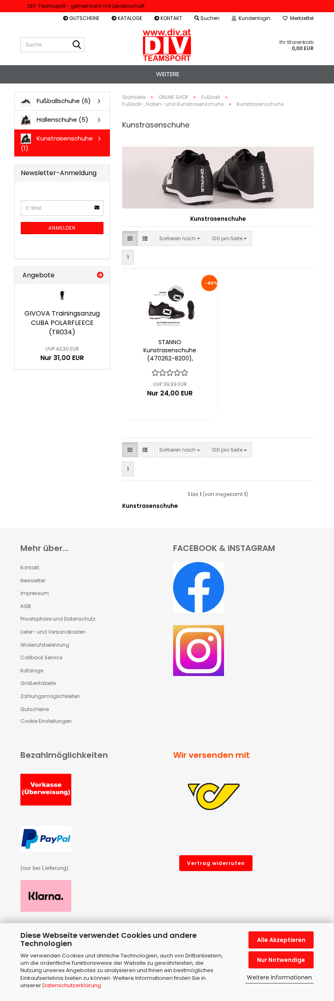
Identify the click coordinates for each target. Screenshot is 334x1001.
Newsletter (32, 580)
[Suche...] (77, 45)
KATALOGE (129, 18)
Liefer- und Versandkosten (53, 631)
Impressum (34, 593)
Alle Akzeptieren (281, 940)
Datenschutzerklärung (71, 985)
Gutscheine (34, 709)
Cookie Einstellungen (46, 721)
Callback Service (41, 657)
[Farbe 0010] (62, 295)
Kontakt (29, 567)
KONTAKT (170, 18)
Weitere (167, 74)
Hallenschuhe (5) (61, 119)
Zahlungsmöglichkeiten (50, 696)
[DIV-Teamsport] (167, 44)
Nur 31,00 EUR (62, 353)
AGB (25, 606)
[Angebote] (100, 275)
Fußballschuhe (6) (63, 101)
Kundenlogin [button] (253, 18)
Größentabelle (38, 683)
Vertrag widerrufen (216, 863)
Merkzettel (301, 18)
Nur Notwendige (281, 960)
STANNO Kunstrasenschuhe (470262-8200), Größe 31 (169, 350)
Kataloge (31, 670)
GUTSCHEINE (83, 18)
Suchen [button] (209, 18)
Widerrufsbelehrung (44, 644)
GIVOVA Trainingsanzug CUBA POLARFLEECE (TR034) (62, 323)
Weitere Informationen (279, 977)
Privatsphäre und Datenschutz (57, 618)
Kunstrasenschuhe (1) (57, 143)
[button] (130, 238)
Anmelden (62, 227)
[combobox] (179, 238)
